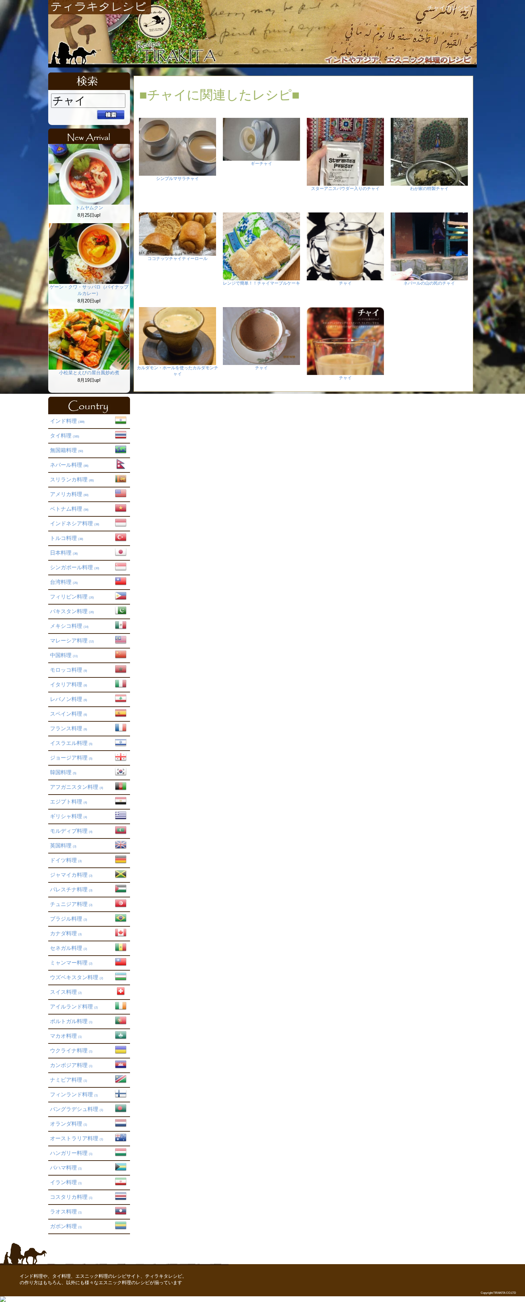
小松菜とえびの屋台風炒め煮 (89, 372)
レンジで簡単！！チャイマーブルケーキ (261, 283)
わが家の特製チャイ (429, 188)
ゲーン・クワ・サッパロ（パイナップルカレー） (89, 290)
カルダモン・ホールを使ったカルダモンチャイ (177, 370)
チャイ (345, 283)
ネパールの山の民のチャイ (429, 283)
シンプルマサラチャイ (177, 178)
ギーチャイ (261, 163)
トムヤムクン (89, 207)
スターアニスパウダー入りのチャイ (345, 188)
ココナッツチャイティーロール (178, 258)
